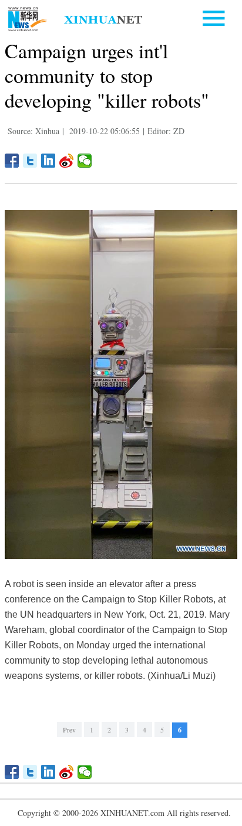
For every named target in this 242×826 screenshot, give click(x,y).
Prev (69, 729)
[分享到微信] (85, 161)
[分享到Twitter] (30, 161)
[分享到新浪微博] (66, 161)
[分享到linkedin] (48, 161)
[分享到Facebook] (12, 161)
